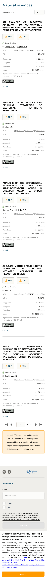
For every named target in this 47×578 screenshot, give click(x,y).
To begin (6, 424)
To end (40, 424)
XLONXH (40, 134)
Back (11, 424)
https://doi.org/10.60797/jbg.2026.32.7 (29, 50)
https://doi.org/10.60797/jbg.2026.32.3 (29, 380)
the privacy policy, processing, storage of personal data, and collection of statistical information (21, 516)
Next (36, 424)
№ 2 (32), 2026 (38, 70)
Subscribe (23, 525)
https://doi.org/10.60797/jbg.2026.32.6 (29, 131)
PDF (10, 37)
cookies (24, 557)
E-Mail (5, 489)
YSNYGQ (40, 384)
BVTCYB (41, 298)
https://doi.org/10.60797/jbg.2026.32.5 (29, 214)
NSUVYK (40, 54)
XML (24, 37)
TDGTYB (40, 218)
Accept (23, 574)
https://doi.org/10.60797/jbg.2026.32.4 (29, 294)
